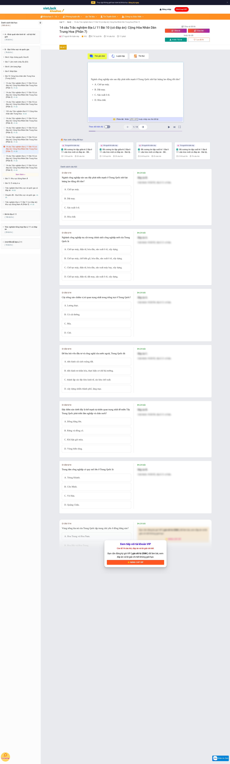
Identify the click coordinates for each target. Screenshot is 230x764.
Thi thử (141, 56)
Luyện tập (120, 56)
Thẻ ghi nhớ (100, 56)
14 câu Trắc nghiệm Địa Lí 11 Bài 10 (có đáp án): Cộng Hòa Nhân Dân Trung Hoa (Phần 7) (107, 22)
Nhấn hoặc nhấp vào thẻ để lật (137, 119)
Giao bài (200, 31)
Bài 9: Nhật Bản (11, 71)
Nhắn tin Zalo (222, 758)
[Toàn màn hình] (179, 127)
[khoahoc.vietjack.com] (53, 9)
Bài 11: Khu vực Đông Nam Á (16, 178)
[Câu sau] (142, 127)
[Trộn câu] (174, 127)
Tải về (177, 40)
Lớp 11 (61, 22)
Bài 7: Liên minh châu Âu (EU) (16, 62)
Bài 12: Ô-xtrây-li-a (12, 183)
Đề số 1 (63, 47)
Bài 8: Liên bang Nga (13, 67)
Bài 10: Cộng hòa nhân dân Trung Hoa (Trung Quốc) (20, 77)
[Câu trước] (127, 127)
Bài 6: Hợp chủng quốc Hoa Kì (17, 57)
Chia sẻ (177, 31)
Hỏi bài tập (5, 758)
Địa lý (69, 22)
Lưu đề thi (200, 40)
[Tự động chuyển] (169, 127)
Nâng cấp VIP (136, 562)
